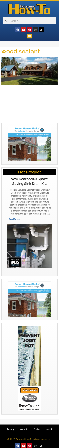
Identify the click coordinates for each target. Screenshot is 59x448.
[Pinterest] (29, 29)
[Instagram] (35, 29)
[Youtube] (23, 29)
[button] (29, 36)
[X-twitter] (41, 29)
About (49, 429)
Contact (37, 429)
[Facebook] (17, 29)
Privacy (10, 429)
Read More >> (14, 219)
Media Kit (23, 429)
